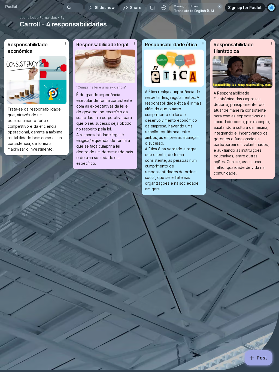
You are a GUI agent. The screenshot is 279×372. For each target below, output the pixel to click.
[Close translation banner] (219, 6)
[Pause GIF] (268, 83)
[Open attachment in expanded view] (36, 80)
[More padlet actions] (163, 7)
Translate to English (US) (194, 11)
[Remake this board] (152, 7)
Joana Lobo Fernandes (38, 18)
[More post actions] (62, 45)
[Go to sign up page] (271, 7)
